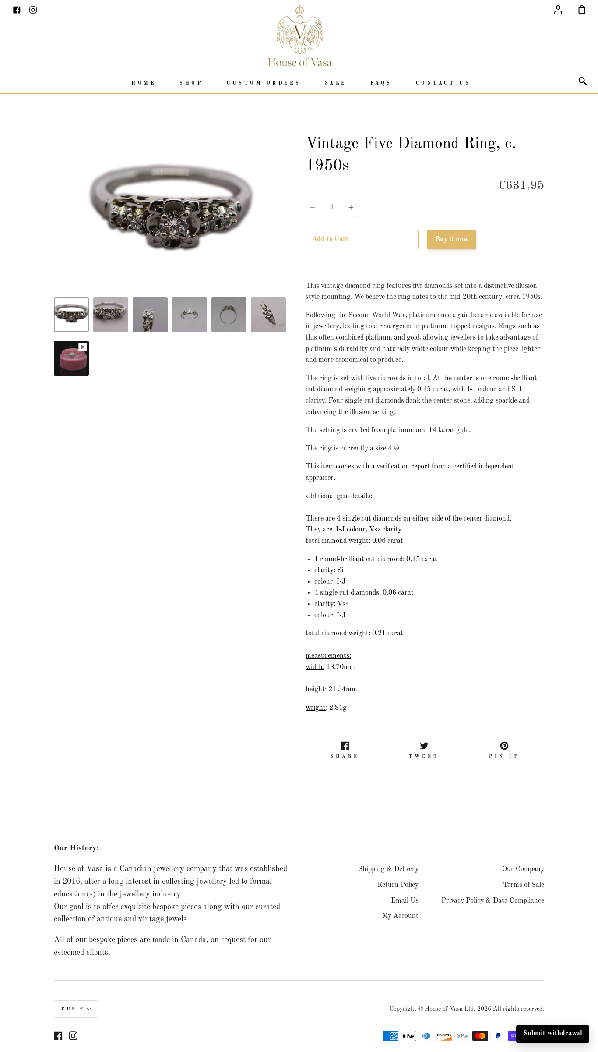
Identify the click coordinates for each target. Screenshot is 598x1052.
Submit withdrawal (552, 1033)
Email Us (405, 900)
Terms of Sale (523, 885)
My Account (400, 916)
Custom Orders (264, 83)
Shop (191, 83)
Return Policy (398, 885)
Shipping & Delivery (388, 869)
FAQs (381, 83)
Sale (336, 83)
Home (143, 83)
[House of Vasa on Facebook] (58, 1035)
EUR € (73, 1009)
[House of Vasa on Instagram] (73, 1035)
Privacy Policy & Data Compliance (492, 900)
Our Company (523, 869)
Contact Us (443, 83)
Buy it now (451, 239)
